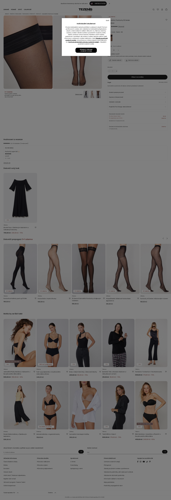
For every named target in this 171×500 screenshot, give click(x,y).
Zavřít (107, 20)
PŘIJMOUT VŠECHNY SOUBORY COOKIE (86, 50)
